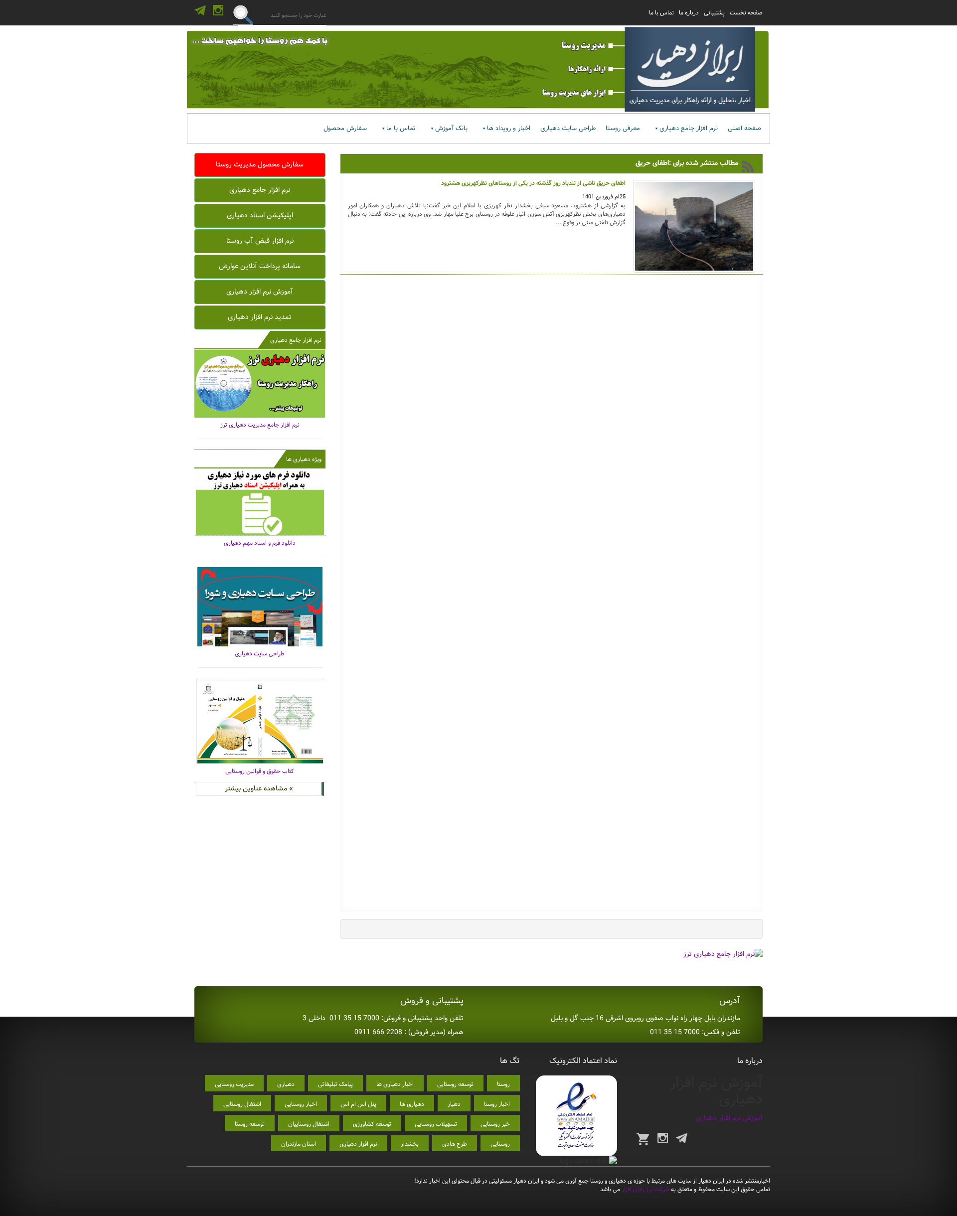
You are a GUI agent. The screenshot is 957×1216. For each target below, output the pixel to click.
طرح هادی (454, 1144)
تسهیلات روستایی (436, 1124)
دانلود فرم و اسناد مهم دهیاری (260, 543)
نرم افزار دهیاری (358, 1144)
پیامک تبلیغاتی (335, 1084)
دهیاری (286, 1084)
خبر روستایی (495, 1124)
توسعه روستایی (455, 1084)
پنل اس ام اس (358, 1104)
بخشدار (410, 1144)
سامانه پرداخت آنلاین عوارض (260, 266)
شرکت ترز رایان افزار (644, 1189)
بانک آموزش (451, 128)
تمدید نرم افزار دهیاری (260, 316)
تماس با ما (661, 12)
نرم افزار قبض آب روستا (260, 240)
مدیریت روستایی (234, 1084)
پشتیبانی (714, 12)
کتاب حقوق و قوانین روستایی (259, 771)
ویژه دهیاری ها (303, 459)
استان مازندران (298, 1144)
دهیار (454, 1104)
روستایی (500, 1144)
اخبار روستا (497, 1104)
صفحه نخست (746, 12)
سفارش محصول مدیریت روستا (260, 164)
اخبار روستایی (301, 1104)
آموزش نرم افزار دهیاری (259, 291)
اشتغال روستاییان (308, 1124)
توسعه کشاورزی (372, 1124)
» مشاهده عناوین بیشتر (259, 788)
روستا (503, 1084)
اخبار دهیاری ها (395, 1084)
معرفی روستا (623, 128)
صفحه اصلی (744, 128)
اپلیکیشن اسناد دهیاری (260, 215)
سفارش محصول (345, 128)
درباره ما (689, 12)
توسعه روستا (250, 1124)
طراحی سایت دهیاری (568, 128)
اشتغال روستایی (242, 1104)
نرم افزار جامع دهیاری (688, 128)
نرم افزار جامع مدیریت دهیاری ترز (260, 425)
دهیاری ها (412, 1104)
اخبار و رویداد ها (508, 128)
